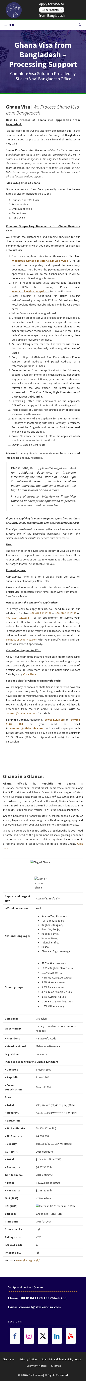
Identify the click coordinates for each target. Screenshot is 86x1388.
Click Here (29, 674)
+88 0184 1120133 (65, 613)
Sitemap (56, 1365)
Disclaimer (9, 1359)
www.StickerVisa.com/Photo (30, 291)
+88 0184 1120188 (40, 613)
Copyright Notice (37, 1365)
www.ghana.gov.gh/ (28, 1260)
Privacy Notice (28, 1359)
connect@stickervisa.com (21, 639)
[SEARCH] (80, 25)
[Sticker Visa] (14, 9)
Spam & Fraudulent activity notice (61, 1359)
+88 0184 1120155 (17, 617)
